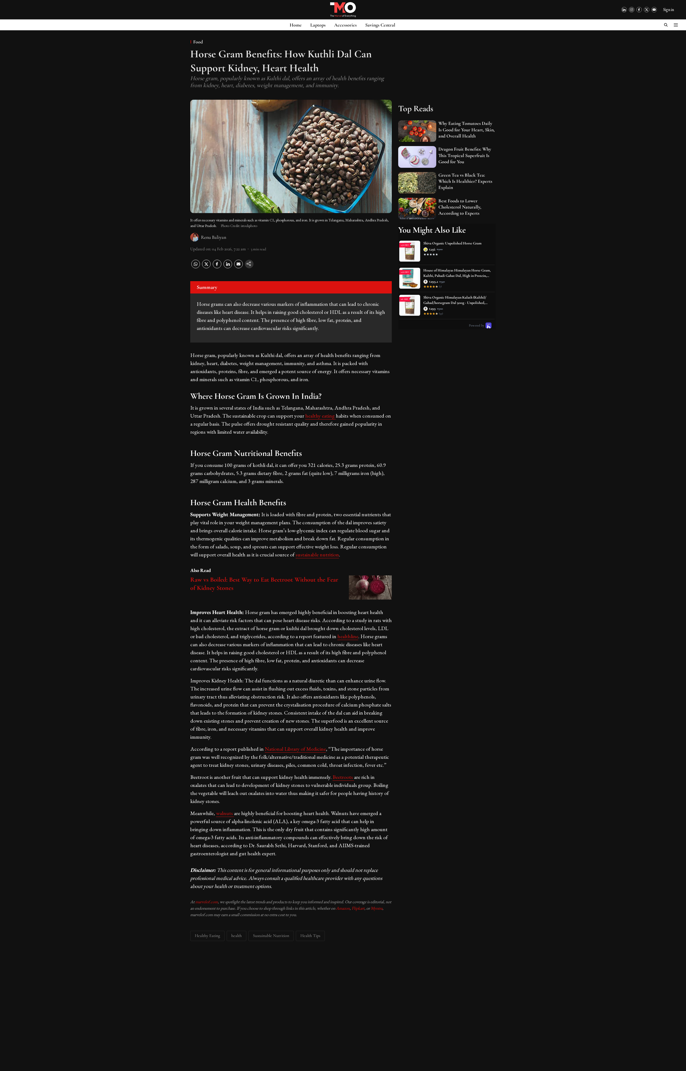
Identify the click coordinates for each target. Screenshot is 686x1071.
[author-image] (194, 237)
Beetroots (343, 777)
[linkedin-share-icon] (227, 267)
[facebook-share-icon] (217, 267)
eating (329, 415)
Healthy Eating (207, 935)
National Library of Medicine (295, 748)
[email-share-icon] (238, 267)
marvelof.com (206, 902)
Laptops (318, 25)
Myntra (376, 908)
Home (296, 25)
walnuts (225, 813)
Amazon (343, 908)
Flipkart (358, 908)
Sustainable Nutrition (271, 935)
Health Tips (310, 935)
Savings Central (380, 25)
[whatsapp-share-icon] (195, 267)
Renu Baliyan (213, 237)
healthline (347, 636)
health (236, 935)
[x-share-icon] (206, 267)
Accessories (345, 25)
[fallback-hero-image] (417, 131)
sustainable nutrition (317, 554)
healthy (313, 415)
